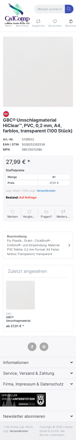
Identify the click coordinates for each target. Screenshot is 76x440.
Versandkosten (46, 190)
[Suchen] (69, 9)
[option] (38, 72)
